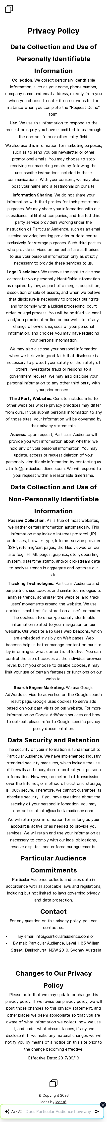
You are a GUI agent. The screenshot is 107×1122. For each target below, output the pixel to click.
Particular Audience (9, 9)
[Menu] (99, 9)
